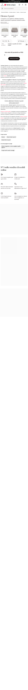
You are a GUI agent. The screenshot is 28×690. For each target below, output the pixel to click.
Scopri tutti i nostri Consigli (8, 150)
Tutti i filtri (4, 41)
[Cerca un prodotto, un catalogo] (2, 8)
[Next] (25, 30)
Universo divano (12, 12)
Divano (18, 12)
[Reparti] (2, 4)
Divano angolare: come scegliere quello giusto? (11, 147)
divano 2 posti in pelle (5, 111)
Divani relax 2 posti (11, 137)
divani (5, 75)
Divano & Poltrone (4, 12)
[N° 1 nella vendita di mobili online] (9, 4)
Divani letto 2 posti (6, 140)
